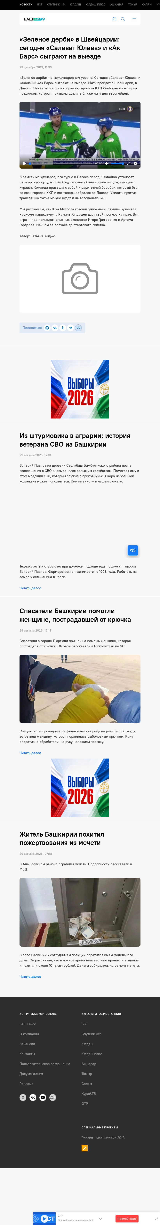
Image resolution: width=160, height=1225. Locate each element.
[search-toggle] (123, 19)
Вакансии (27, 1044)
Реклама (27, 1084)
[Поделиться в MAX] (47, 327)
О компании (29, 1034)
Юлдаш (75, 4)
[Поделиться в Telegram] (70, 327)
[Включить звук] (133, 550)
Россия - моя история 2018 (103, 1138)
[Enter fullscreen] (156, 1218)
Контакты (27, 1054)
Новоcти (26, 4)
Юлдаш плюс (95, 4)
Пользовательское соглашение (45, 1064)
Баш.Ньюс (28, 1024)
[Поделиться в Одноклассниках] (62, 327)
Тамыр (132, 4)
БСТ (39, 4)
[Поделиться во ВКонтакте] (55, 327)
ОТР (85, 1104)
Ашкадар (116, 4)
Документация (31, 1074)
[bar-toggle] (134, 19)
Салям (147, 4)
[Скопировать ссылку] (78, 328)
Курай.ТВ (89, 1094)
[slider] (61, 163)
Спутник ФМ (56, 4)
